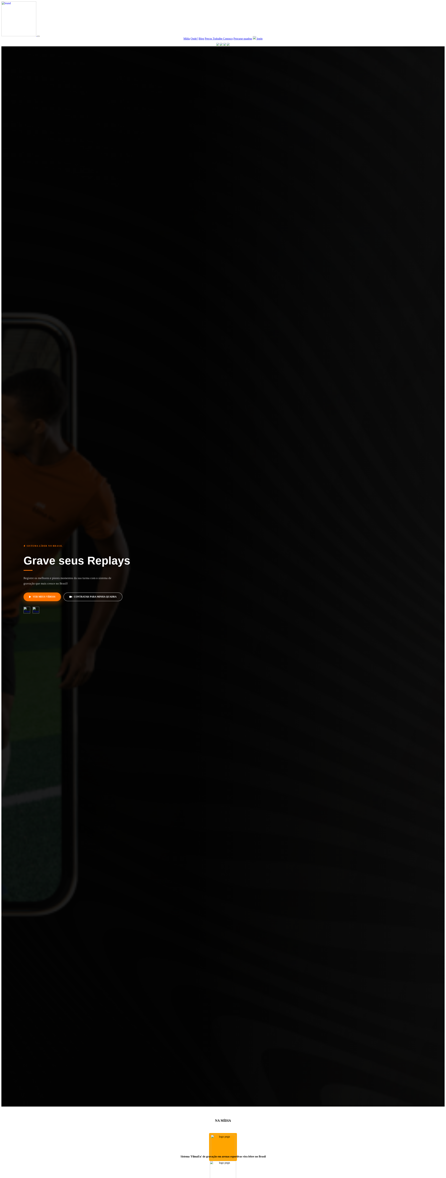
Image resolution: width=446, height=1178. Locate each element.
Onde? (194, 38)
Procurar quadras (242, 38)
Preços (209, 38)
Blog (201, 38)
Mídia (186, 38)
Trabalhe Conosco (223, 38)
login (259, 38)
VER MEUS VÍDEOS (44, 596)
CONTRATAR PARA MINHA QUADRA (95, 596)
